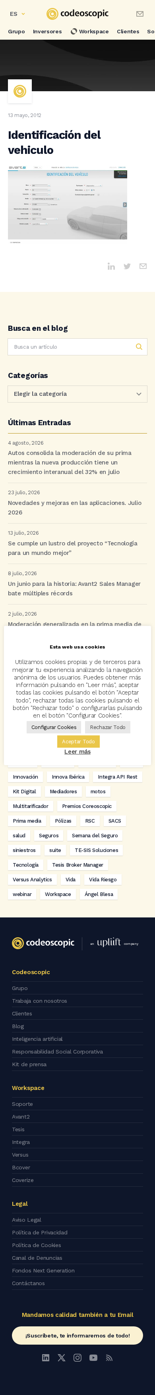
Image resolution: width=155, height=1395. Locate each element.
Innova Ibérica (68, 777)
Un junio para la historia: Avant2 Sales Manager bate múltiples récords (74, 588)
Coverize (23, 1180)
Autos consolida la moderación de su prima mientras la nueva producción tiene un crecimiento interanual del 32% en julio (70, 462)
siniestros (24, 850)
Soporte (22, 1104)
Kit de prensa (29, 1064)
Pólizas (63, 821)
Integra (21, 1142)
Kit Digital (24, 791)
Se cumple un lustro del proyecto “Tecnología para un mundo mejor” (73, 548)
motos (98, 791)
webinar (22, 894)
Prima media (27, 821)
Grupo (16, 31)
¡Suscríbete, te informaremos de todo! (77, 1335)
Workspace (94, 31)
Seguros (48, 836)
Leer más (77, 751)
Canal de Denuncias (37, 1258)
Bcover (21, 1167)
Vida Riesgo (103, 880)
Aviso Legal (26, 1220)
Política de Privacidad (39, 1232)
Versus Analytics (32, 880)
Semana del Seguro (95, 836)
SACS (114, 821)
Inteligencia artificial (37, 1039)
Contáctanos (28, 1283)
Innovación (25, 777)
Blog (18, 1026)
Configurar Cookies (54, 727)
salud (19, 836)
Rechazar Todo (108, 727)
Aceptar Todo (78, 742)
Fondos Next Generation (43, 1270)
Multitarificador (30, 806)
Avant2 (20, 1116)
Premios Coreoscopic (87, 806)
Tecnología (26, 865)
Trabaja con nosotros (39, 1001)
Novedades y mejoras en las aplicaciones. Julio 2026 (74, 507)
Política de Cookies (36, 1245)
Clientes (128, 31)
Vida (71, 880)
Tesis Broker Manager (77, 865)
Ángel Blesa (99, 894)
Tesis (18, 1129)
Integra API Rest (118, 777)
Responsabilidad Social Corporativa (57, 1051)
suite (55, 850)
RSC (90, 821)
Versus (20, 1154)
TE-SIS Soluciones (96, 850)
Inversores (47, 31)
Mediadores (63, 791)
